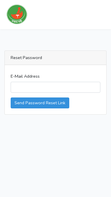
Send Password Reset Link (40, 103)
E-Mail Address (25, 76)
